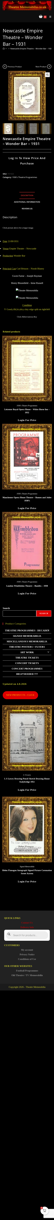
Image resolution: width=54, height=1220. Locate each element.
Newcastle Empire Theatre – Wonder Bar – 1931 (31, 48)
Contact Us (27, 922)
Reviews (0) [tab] (27, 208)
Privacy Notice (27, 954)
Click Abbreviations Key (27, 317)
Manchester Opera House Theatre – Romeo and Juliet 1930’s (27, 499)
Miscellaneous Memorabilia (27, 641)
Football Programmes (27, 970)
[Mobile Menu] (49, 16)
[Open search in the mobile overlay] (27, 935)
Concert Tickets (27, 663)
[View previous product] (5, 66)
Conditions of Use (27, 959)
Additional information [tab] (27, 202)
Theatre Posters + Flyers (27, 647)
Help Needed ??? (27, 674)
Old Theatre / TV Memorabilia (27, 975)
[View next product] (49, 66)
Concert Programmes (27, 668)
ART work (27, 652)
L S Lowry (27, 775)
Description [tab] (27, 195)
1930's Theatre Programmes (24, 177)
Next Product (41, 66)
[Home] (4, 48)
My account (27, 950)
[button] (47, 74)
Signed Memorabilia (27, 636)
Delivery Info (27, 927)
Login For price (27, 420)
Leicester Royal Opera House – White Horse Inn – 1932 (27, 411)
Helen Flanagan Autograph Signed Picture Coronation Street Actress (27, 872)
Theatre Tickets (27, 657)
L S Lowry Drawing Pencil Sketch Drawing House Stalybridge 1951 (27, 780)
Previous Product (15, 66)
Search (6, 608)
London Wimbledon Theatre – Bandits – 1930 (27, 586)
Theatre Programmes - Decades (27, 630)
